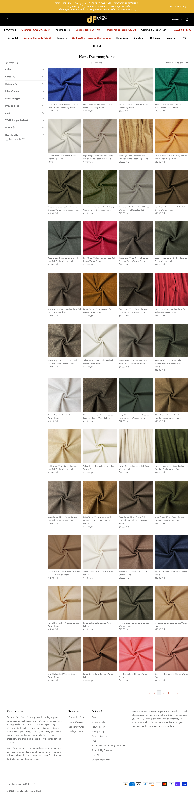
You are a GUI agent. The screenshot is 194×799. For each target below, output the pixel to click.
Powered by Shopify (34, 791)
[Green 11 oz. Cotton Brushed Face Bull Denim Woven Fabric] (171, 238)
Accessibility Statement (102, 750)
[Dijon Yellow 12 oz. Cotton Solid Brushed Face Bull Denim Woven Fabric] (100, 497)
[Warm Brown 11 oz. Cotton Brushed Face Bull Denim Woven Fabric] (171, 395)
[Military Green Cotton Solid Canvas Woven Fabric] (136, 603)
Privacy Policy (98, 731)
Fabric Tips (171, 38)
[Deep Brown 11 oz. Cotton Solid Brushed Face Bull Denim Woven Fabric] (136, 497)
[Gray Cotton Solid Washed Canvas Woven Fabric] (64, 654)
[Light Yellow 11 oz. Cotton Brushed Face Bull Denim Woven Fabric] (64, 446)
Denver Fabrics (19, 791)
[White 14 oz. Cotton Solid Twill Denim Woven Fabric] (100, 446)
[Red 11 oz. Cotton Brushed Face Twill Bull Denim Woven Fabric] (171, 289)
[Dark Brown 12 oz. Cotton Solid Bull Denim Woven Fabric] (171, 187)
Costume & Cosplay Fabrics (154, 29)
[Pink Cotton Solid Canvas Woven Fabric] (136, 654)
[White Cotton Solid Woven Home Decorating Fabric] (136, 84)
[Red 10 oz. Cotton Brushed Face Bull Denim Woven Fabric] (100, 238)
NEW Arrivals (9, 29)
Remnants (62, 38)
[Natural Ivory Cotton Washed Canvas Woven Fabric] (64, 603)
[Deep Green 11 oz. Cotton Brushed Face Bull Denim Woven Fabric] (64, 238)
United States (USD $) (177, 6)
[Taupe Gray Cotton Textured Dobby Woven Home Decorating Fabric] (136, 187)
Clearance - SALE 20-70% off (35, 29)
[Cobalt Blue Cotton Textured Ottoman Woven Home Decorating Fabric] (64, 84)
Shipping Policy (99, 722)
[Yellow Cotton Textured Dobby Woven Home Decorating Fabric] (171, 136)
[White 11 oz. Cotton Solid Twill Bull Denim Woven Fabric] (100, 341)
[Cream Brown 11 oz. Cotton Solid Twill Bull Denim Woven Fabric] (64, 552)
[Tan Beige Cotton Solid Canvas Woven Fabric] (171, 603)
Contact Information (101, 759)
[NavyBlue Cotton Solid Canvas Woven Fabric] (171, 552)
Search (95, 717)
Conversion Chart (76, 717)
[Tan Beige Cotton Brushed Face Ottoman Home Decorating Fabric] (136, 136)
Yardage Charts (75, 731)
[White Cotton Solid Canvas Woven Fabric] (100, 552)
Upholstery (139, 38)
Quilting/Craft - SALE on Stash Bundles (91, 38)
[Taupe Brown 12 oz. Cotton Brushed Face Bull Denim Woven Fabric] (64, 497)
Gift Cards (155, 38)
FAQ (184, 38)
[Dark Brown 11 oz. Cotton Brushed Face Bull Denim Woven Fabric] (136, 289)
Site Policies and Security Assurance (109, 745)
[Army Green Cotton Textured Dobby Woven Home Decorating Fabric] (100, 187)
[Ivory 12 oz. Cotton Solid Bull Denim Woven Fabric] (136, 446)
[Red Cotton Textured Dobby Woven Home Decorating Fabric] (100, 84)
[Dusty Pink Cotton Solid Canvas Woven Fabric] (171, 654)
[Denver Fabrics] (97, 19)
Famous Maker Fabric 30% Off (121, 29)
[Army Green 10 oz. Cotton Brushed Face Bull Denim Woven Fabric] (171, 497)
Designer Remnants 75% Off (38, 38)
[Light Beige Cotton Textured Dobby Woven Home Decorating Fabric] (100, 136)
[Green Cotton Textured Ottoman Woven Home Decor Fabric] (171, 84)
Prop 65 (96, 755)
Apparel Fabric (63, 29)
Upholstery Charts (76, 726)
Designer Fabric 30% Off (88, 29)
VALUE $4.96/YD (182, 29)
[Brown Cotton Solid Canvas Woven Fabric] (100, 654)
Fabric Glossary (75, 722)
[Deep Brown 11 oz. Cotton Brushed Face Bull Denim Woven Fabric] (100, 395)
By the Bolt (13, 38)
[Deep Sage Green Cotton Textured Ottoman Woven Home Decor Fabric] (64, 187)
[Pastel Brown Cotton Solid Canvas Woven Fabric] (136, 552)
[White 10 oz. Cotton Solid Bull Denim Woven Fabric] (64, 395)
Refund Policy (98, 726)
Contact (97, 46)
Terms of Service (99, 736)
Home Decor (122, 38)
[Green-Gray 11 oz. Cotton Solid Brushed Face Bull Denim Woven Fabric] (171, 341)
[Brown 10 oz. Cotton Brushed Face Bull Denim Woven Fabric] (64, 289)
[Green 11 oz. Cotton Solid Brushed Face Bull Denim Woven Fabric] (171, 446)
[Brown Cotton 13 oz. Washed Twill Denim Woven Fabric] (100, 289)
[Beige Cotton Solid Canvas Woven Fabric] (100, 603)
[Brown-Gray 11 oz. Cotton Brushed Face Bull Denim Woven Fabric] (64, 341)
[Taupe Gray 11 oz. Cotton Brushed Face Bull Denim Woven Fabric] (136, 238)
